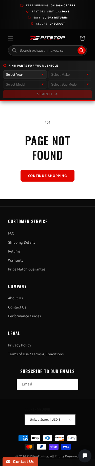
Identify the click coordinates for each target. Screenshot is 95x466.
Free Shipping (50, 5)
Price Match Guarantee (26, 269)
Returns (14, 251)
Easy (50, 17)
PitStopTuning (37, 456)
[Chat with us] (84, 455)
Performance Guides (24, 316)
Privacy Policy (19, 345)
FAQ (11, 233)
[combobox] (47, 50)
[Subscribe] (72, 384)
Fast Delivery (50, 11)
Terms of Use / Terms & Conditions (36, 354)
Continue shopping (47, 175)
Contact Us (17, 307)
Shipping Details (21, 242)
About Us (15, 298)
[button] (10, 38)
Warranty (15, 260)
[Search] (82, 50)
